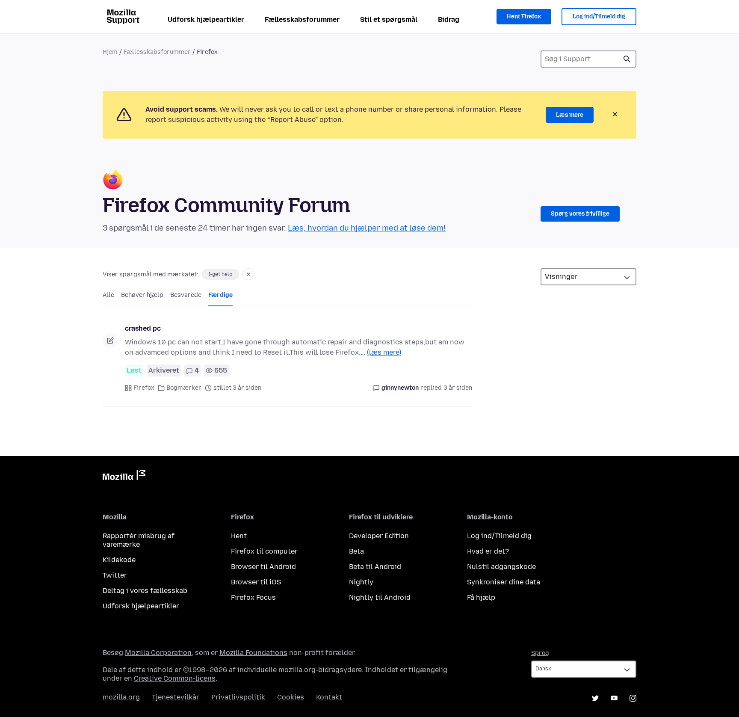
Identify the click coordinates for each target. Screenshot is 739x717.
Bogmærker (183, 387)
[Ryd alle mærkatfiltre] (248, 274)
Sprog (540, 653)
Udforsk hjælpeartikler (206, 19)
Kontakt (329, 697)
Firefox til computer (264, 551)
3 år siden (457, 387)
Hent (239, 536)
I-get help (220, 274)
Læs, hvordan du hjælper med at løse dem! (367, 228)
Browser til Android (263, 567)
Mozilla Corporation (158, 653)
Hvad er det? (488, 551)
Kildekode (119, 560)
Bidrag (448, 19)
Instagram (633, 698)
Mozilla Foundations (253, 653)
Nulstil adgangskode (501, 567)
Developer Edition (379, 536)
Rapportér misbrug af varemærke (138, 540)
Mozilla (124, 476)
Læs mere (569, 115)
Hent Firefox (524, 16)
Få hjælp (481, 597)
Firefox (143, 387)
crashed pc (142, 328)
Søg (627, 59)
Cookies (290, 697)
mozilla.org (121, 697)
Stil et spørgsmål (388, 19)
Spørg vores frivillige (580, 213)
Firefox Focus (253, 597)
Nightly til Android (380, 597)
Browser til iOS (256, 582)
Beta (356, 551)
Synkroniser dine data (503, 582)
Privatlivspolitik (238, 697)
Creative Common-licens (175, 678)
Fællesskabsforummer (302, 19)
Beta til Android (375, 567)
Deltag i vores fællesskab (145, 591)
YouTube (614, 698)
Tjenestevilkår (175, 697)
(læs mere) (384, 352)
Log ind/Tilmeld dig (599, 16)
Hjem (110, 52)
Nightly (361, 582)
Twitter (115, 575)
